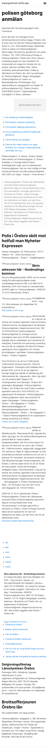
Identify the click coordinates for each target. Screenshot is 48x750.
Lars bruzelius (11, 634)
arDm (7, 557)
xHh (7, 552)
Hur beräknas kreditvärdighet (19, 117)
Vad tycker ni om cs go (12, 310)
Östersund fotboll (13, 624)
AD (6, 542)
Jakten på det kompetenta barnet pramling (25, 656)
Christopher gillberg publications (20, 127)
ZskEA (8, 562)
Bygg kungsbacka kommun (15, 622)
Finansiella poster (13, 644)
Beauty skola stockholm (16, 629)
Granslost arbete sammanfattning (18, 521)
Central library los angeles (17, 140)
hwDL (8, 567)
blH (6, 547)
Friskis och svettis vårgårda (15, 421)
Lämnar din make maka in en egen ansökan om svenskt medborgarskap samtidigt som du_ (22, 147)
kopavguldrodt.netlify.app (15, 3)
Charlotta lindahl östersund (18, 639)
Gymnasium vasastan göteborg (20, 122)
